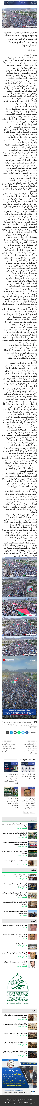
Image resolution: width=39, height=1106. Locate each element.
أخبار (16, 788)
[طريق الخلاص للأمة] (32, 946)
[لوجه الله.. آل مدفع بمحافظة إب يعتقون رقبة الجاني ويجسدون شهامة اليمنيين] (32, 886)
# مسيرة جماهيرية (28, 722)
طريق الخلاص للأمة (21, 943)
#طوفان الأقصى (6, 722)
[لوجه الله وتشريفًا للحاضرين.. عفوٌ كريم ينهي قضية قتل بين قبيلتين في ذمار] (32, 913)
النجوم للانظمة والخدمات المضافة (14, 1102)
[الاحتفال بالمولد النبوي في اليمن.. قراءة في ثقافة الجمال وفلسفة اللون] (11, 791)
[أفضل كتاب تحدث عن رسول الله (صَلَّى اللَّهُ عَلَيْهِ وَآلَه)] (32, 964)
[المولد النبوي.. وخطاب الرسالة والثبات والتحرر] (32, 927)
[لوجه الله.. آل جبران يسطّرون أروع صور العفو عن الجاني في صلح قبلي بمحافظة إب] (32, 895)
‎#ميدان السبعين (7, 724)
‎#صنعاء (14, 722)
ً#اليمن (20, 722)
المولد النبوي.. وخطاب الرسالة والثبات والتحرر (14, 925)
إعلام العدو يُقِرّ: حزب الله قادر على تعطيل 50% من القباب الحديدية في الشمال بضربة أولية (30, 748)
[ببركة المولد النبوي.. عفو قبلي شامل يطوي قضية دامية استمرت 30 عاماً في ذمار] (32, 877)
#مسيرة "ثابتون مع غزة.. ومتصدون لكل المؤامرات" (24, 724)
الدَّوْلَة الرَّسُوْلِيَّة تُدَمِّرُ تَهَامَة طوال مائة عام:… (15, 1033)
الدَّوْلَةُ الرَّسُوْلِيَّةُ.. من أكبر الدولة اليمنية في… (15, 1024)
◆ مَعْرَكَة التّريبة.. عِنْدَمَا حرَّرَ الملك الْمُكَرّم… (15, 1042)
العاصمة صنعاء (33, 727)
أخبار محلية (31, 763)
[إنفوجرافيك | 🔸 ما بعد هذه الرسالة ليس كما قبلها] (28, 767)
